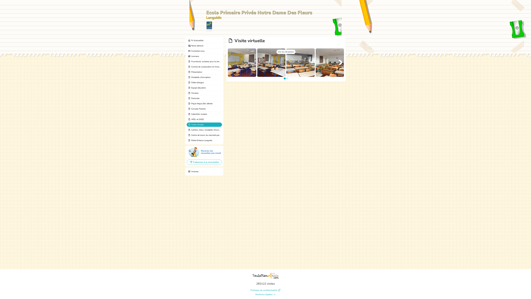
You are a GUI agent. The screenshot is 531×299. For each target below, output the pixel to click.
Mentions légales (264, 294)
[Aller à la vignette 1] (285, 78)
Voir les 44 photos (286, 52)
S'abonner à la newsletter (206, 162)
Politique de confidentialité (263, 290)
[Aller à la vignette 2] (287, 78)
